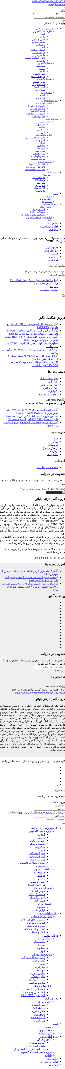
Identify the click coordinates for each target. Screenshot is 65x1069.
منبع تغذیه (40, 66)
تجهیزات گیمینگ (44, 79)
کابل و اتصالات (38, 116)
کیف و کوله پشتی (37, 111)
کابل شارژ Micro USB (35, 169)
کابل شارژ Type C (37, 164)
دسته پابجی (40, 90)
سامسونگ (40, 124)
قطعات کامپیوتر (45, 63)
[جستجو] (63, 20)
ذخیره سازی (52, 172)
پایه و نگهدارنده (38, 156)
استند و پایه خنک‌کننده (35, 113)
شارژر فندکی (39, 153)
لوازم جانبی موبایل (43, 135)
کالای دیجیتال (46, 207)
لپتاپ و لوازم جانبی (49, 100)
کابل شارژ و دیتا (45, 161)
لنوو (43, 132)
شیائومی (41, 129)
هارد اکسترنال (38, 177)
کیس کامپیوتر (39, 74)
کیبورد (42, 34)
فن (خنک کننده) (38, 76)
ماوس (42, 36)
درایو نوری (40, 185)
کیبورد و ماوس (38, 39)
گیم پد (42, 47)
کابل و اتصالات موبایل (35, 137)
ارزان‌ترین (53, 256)
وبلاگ (55, 441)
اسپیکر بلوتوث (38, 52)
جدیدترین (53, 253)
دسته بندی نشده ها (48, 394)
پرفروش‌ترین (51, 250)
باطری (49, 220)
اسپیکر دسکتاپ (38, 50)
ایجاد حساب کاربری (35, 812)
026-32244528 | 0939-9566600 (48, 1)
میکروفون (40, 44)
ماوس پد (41, 60)
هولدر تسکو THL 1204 (46, 283)
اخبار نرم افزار (50, 387)
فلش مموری (39, 183)
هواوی (42, 127)
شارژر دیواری (39, 151)
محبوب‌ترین (52, 247)
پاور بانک (41, 148)
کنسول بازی (46, 92)
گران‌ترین (53, 259)
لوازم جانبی (39, 98)
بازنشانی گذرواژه (55, 812)
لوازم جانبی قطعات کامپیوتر (39, 217)
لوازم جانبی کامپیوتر (43, 31)
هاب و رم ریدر (38, 55)
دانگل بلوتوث (46, 199)
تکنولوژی (53, 391)
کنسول (42, 95)
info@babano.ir (56, 4)
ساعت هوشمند (38, 159)
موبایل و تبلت (52, 119)
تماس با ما (52, 223)
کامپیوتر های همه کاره (35, 106)
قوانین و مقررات (49, 226)
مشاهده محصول (49, 289)
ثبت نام (60, 670)
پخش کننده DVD (37, 212)
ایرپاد (42, 143)
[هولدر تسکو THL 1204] (34, 280)
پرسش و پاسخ (50, 448)
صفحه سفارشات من (47, 467)
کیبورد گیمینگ (39, 87)
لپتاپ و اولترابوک (37, 108)
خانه (62, 238)
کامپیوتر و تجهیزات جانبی (47, 28)
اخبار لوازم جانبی (49, 384)
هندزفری (41, 145)
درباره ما (53, 229)
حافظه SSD (40, 180)
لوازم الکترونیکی (50, 204)
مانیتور (42, 71)
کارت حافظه (39, 188)
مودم (49, 196)
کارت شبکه (47, 201)
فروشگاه (53, 444)
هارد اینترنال (39, 191)
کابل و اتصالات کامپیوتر (34, 58)
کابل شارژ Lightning (35, 167)
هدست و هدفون (37, 42)
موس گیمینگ (39, 82)
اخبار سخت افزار (49, 378)
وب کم (42, 68)
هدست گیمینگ (38, 84)
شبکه (56, 193)
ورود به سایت (16, 812)
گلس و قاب (40, 140)
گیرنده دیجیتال (38, 209)
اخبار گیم (53, 381)
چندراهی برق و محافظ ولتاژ (32, 215)
